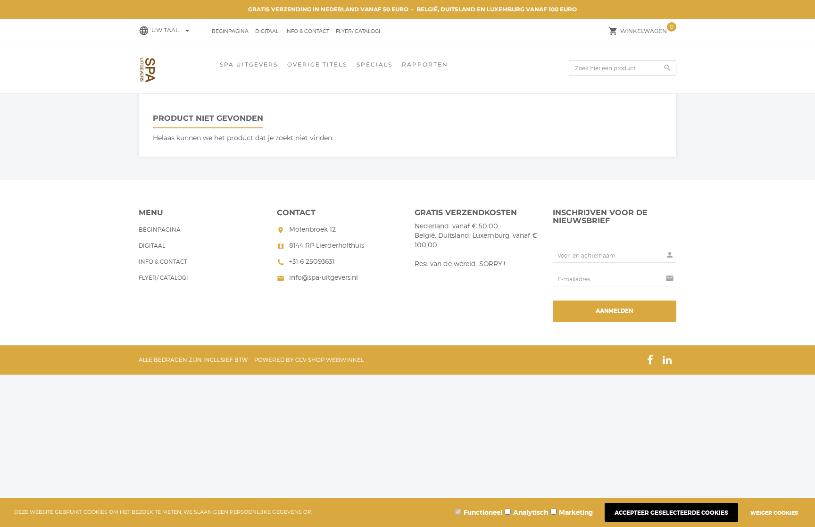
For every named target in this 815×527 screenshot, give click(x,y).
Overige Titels (317, 64)
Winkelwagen (643, 30)
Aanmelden (614, 311)
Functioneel (483, 512)
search (667, 68)
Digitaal (267, 31)
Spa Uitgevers (249, 64)
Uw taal (171, 29)
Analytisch (530, 512)
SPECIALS (374, 64)
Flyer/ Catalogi (358, 31)
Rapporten (425, 64)
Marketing (576, 512)
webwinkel (345, 359)
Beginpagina (230, 31)
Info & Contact (307, 31)
